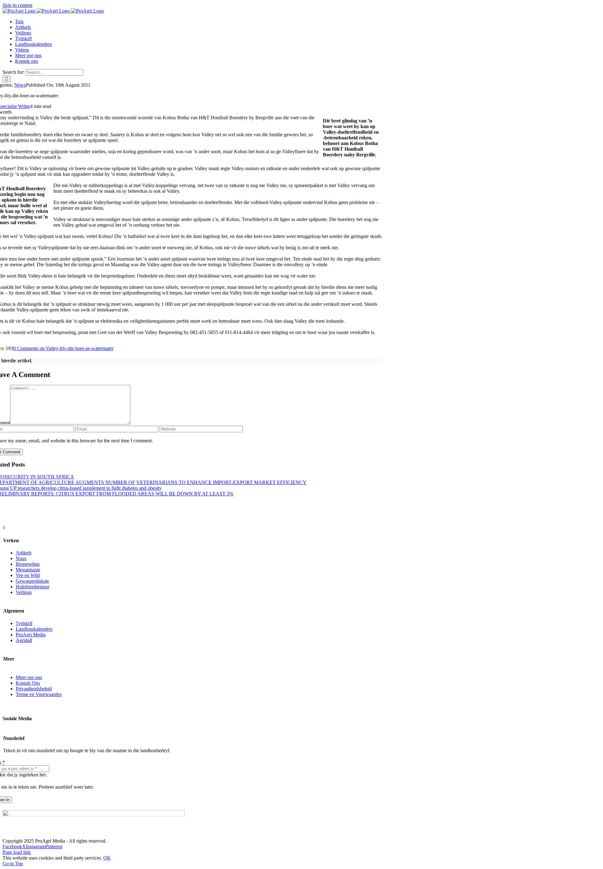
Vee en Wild (28, 575)
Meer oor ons (29, 677)
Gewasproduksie (32, 581)
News (20, 85)
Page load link (17, 852)
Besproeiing (28, 564)
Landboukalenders (34, 629)
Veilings (24, 592)
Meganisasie (28, 569)
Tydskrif (24, 623)
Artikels (23, 552)
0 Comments (63, 348)
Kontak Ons (28, 683)
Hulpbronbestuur (32, 586)
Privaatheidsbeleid (34, 688)
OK (107, 858)
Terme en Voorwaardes (39, 694)
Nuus (21, 558)
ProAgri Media (31, 634)
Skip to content (17, 5)
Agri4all (24, 640)
